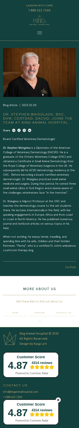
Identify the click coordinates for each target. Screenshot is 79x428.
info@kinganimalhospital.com (20, 391)
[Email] (13, 130)
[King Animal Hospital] (39, 21)
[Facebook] (19, 130)
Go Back (70, 267)
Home (15, 313)
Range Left (40, 343)
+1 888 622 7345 (12, 397)
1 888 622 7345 (40, 10)
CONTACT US (64, 313)
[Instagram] (24, 130)
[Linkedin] (29, 130)
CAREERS (39, 313)
